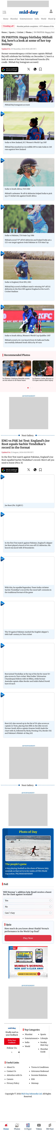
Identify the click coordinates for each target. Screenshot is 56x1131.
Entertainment (31, 1038)
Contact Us (11, 1071)
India (27, 1042)
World (27, 1046)
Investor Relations (39, 1075)
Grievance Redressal (40, 1071)
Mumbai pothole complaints (27, 26)
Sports (43, 1034)
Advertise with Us (14, 1075)
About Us (11, 1067)
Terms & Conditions (40, 1067)
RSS (33, 1079)
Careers (10, 1079)
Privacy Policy (13, 1083)
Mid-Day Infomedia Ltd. (31, 1094)
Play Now (28, 938)
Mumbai (28, 1034)
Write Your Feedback (12, 1041)
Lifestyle (44, 1038)
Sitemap (35, 1083)
